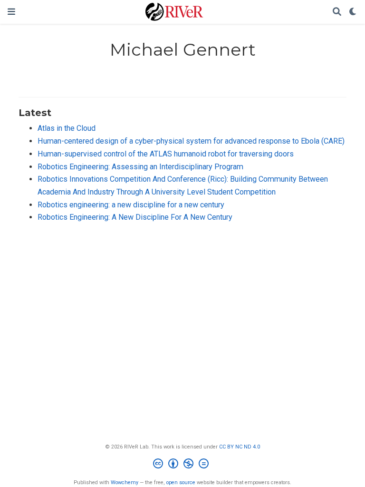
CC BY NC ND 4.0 (239, 447)
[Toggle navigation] (11, 11)
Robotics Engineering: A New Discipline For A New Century (135, 217)
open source (180, 482)
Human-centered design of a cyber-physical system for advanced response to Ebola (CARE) (191, 141)
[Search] (337, 12)
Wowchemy (124, 482)
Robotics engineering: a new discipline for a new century (131, 204)
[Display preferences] (353, 12)
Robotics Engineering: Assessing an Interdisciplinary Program (140, 166)
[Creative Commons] (182, 465)
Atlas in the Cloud (67, 128)
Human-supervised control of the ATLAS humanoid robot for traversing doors (166, 153)
